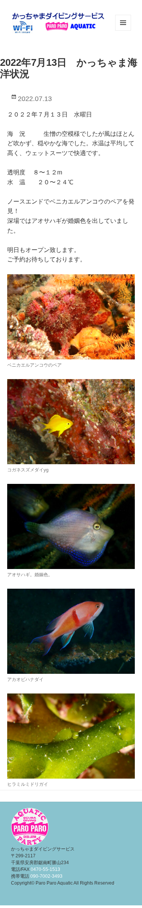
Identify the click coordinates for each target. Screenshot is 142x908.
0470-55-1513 (45, 869)
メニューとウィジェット (123, 30)
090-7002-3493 (46, 876)
